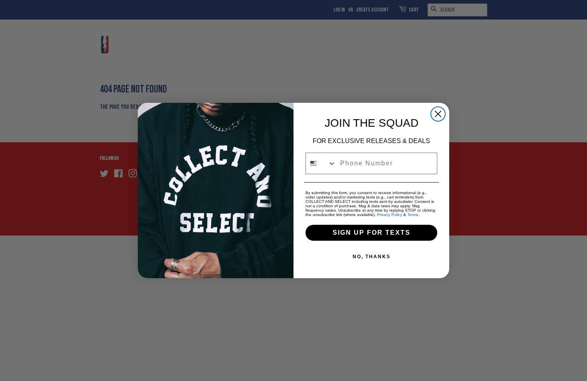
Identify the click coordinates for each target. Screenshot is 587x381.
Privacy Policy (389, 214)
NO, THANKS (372, 256)
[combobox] (321, 163)
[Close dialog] (438, 114)
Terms (412, 214)
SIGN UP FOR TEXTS (372, 232)
